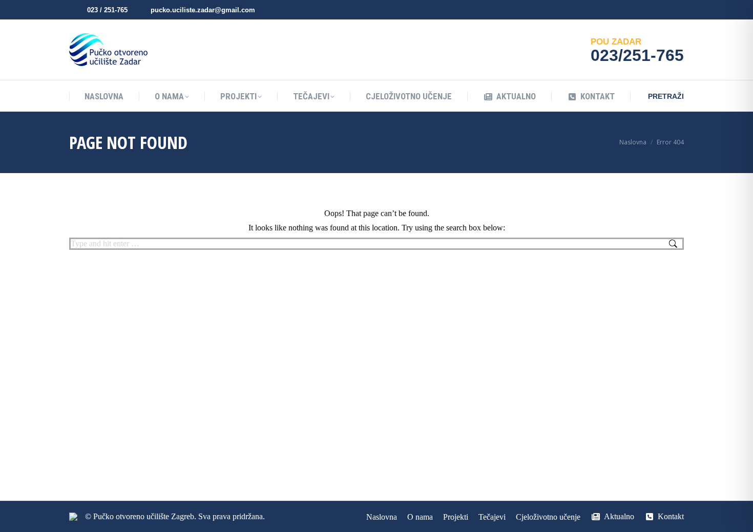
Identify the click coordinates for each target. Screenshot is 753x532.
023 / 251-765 (107, 10)
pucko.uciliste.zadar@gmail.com (203, 10)
